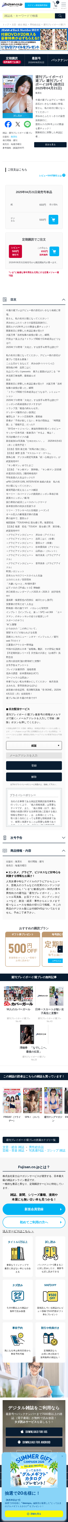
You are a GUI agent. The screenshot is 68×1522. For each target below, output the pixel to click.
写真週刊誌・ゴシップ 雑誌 (47, 1150)
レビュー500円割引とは (52, 175)
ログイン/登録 (37, 5)
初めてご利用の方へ (34, 1222)
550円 (42, 219)
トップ (6, 24)
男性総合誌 (35, 24)
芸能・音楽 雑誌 (13, 1150)
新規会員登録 (34, 1209)
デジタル (13, 219)
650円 (42, 204)
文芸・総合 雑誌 (19, 24)
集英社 (14, 136)
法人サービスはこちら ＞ (18, 1231)
